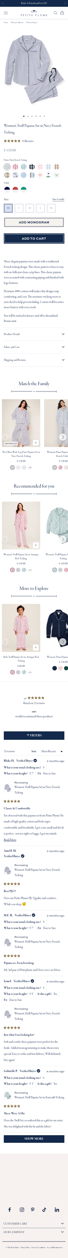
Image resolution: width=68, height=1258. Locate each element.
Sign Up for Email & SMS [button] (34, 3)
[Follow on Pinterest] (34, 1209)
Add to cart (34, 238)
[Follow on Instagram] (23, 1209)
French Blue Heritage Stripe (23, 175)
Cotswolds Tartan (7, 175)
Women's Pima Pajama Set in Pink (60, 668)
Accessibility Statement (54, 1248)
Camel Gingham (56, 167)
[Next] (62, 437)
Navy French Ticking (7, 167)
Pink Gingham (40, 167)
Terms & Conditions (38, 1248)
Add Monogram (34, 222)
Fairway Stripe (48, 175)
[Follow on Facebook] (11, 1209)
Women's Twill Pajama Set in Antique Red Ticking (12, 570)
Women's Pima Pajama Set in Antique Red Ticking (60, 467)
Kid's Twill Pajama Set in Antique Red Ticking (12, 672)
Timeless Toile (15, 175)
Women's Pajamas (31, 23)
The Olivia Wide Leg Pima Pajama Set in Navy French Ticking (12, 467)
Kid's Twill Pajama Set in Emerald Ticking (24, 672)
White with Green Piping (23, 189)
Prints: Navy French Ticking (15, 160)
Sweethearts (40, 175)
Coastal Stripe (32, 175)
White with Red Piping (15, 189)
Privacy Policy (25, 1248)
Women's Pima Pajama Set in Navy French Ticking (54, 467)
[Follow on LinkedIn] (57, 1209)
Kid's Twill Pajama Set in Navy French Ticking (18, 672)
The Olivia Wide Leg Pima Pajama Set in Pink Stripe (18, 467)
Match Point (56, 175)
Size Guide (58, 199)
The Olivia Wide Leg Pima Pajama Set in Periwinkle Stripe (24, 467)
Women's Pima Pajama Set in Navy (54, 668)
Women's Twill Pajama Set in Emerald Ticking (24, 570)
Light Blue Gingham (48, 167)
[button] (19, 141)
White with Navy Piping (7, 189)
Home (6, 23)
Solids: (6, 183)
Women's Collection (17, 23)
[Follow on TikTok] (45, 1209)
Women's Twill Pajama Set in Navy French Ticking (18, 570)
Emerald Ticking (23, 167)
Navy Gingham (32, 167)
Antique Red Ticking (15, 167)
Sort (34, 751)
